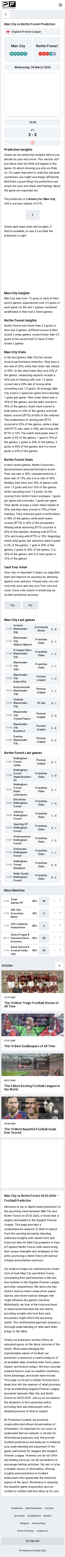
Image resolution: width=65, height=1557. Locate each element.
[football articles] (59, 965)
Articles (47, 1515)
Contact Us (42, 1531)
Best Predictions (33, 1508)
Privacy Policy (38, 1523)
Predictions (17, 1508)
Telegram (24, 1523)
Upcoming (19, 1515)
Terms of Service (25, 1531)
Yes (12, 605)
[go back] (6, 14)
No (30, 605)
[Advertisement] (33, 94)
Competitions (34, 1515)
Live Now (49, 1508)
